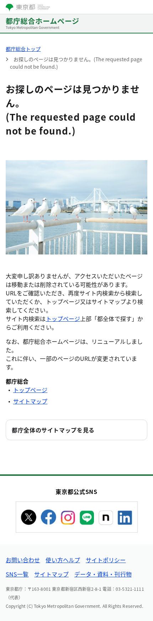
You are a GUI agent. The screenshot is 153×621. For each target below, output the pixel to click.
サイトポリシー (106, 560)
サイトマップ (30, 401)
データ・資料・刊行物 (103, 574)
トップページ (63, 318)
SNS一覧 (17, 574)
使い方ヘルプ (63, 560)
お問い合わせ (23, 560)
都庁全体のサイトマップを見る (53, 430)
